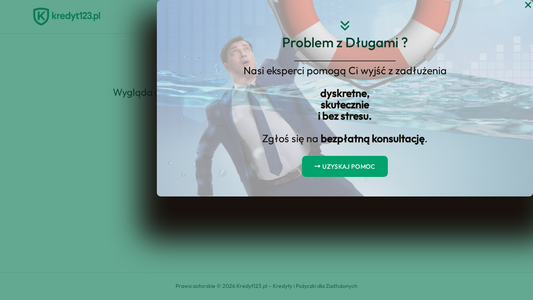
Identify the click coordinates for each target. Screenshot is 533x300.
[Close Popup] (528, 5)
